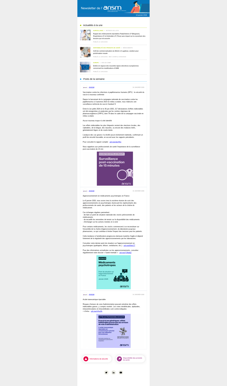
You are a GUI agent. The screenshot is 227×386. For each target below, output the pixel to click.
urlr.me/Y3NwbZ (125, 253)
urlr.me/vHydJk (96, 311)
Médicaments (113, 48)
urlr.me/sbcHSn (115, 142)
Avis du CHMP (102, 62)
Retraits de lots (106, 30)
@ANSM (91, 87)
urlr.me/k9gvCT (129, 246)
